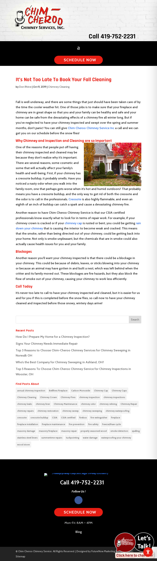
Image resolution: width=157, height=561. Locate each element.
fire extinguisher (99, 417)
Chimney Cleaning (59, 86)
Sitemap (20, 556)
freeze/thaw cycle (111, 424)
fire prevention (76, 424)
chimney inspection (89, 397)
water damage (90, 437)
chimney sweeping (92, 410)
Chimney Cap (101, 390)
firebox (83, 417)
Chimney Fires (68, 397)
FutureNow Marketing (103, 551)
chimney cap (73, 223)
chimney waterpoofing (117, 410)
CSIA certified (68, 417)
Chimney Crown (48, 397)
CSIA (54, 417)
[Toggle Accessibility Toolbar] (148, 552)
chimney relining (108, 403)
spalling (136, 430)
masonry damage (26, 430)
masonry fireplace (48, 430)
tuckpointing (72, 437)
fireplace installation (27, 424)
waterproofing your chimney (116, 437)
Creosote (75, 199)
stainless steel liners (27, 437)
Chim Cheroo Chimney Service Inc (91, 128)
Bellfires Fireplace (58, 390)
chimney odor (88, 403)
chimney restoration (48, 410)
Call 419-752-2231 (112, 36)
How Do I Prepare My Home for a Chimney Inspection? (53, 337)
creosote (22, 417)
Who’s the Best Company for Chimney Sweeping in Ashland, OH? (60, 362)
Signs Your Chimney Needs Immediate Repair (47, 343)
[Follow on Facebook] (78, 500)
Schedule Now (80, 60)
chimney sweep (70, 410)
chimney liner (43, 403)
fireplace (115, 417)
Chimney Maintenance (65, 403)
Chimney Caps (119, 390)
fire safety (93, 424)
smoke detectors (119, 430)
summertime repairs (51, 437)
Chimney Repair (129, 403)
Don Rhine (25, 86)
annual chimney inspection (31, 390)
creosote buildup (39, 417)
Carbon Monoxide (80, 390)
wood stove (23, 444)
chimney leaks (24, 403)
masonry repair (69, 430)
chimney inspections (114, 397)
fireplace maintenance (53, 424)
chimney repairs (25, 410)
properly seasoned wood (94, 430)
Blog (78, 532)
